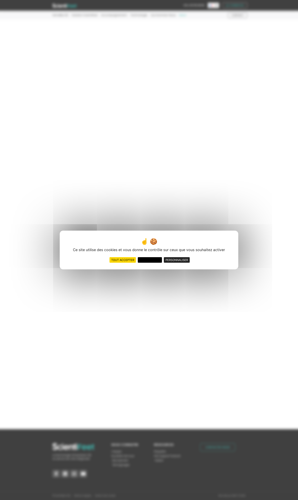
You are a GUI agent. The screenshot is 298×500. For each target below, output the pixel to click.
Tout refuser (150, 260)
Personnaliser (177, 260)
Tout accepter (122, 260)
